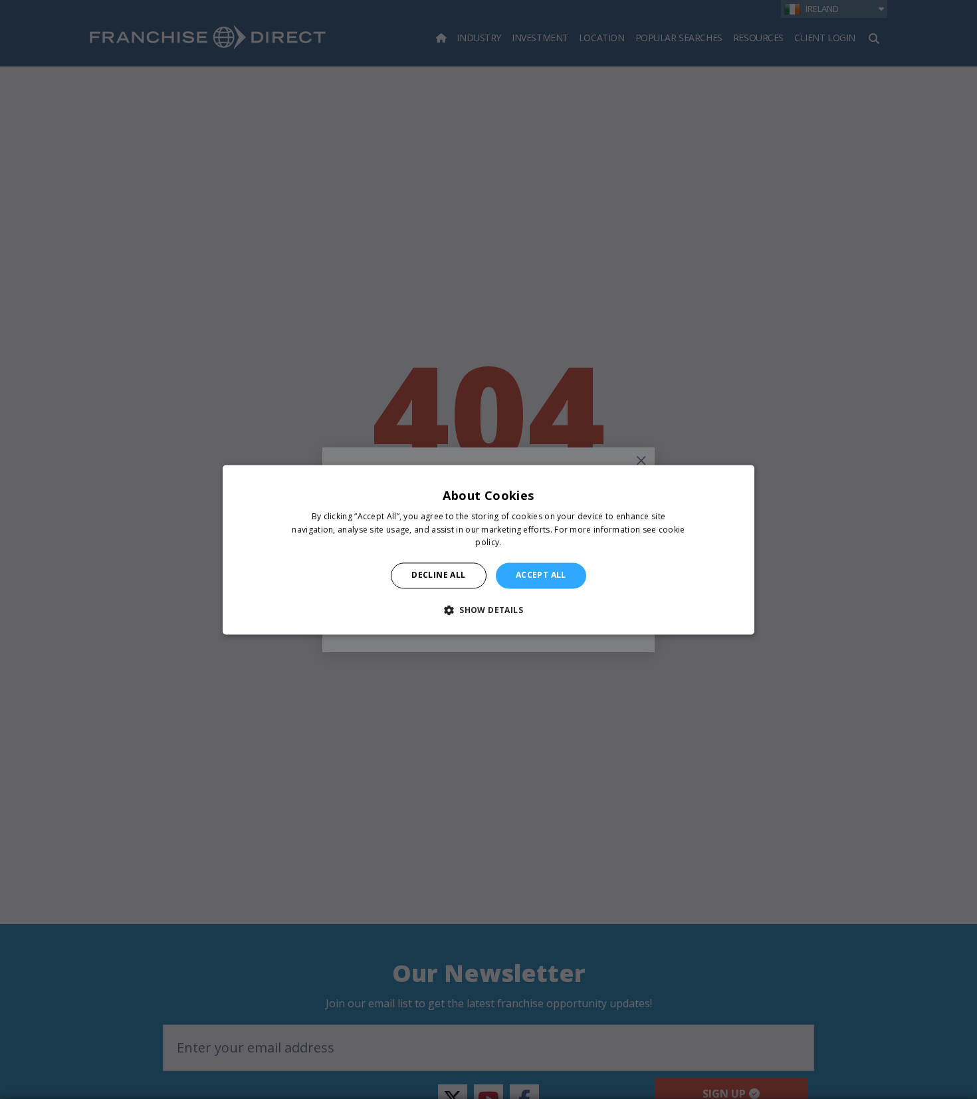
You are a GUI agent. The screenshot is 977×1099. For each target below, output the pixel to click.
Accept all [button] (541, 575)
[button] (488, 610)
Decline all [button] (438, 575)
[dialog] (488, 549)
